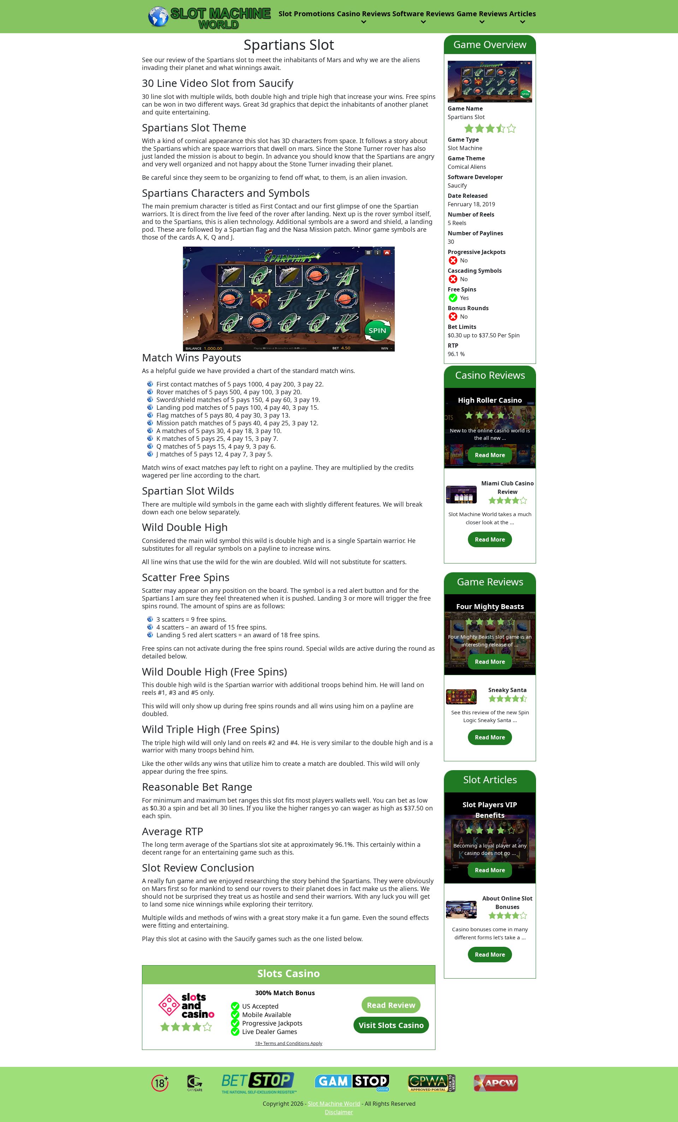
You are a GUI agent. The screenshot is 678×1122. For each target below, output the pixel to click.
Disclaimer (339, 1112)
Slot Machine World (334, 1104)
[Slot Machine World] (207, 16)
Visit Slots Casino (391, 1025)
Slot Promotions (307, 13)
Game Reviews (482, 13)
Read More (490, 455)
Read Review (391, 1005)
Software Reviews (423, 13)
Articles (522, 13)
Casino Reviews (364, 13)
